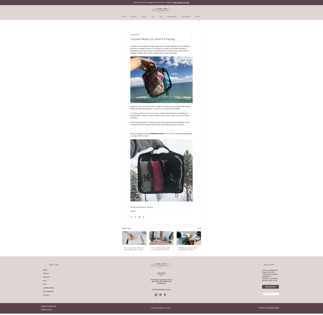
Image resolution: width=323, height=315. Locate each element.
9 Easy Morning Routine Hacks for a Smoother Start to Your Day (160, 248)
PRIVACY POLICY (46, 309)
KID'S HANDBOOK (48, 291)
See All (199, 228)
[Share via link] (143, 217)
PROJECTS (46, 277)
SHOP (45, 284)
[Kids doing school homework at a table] (189, 238)
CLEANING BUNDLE (48, 288)
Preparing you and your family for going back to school (188, 248)
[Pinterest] (160, 295)
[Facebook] (165, 295)
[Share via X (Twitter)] (135, 217)
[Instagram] (156, 295)
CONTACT (46, 295)
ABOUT (45, 270)
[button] (199, 20)
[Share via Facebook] (131, 217)
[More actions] (192, 35)
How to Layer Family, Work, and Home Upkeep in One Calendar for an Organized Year (133, 248)
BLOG (45, 281)
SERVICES (46, 273)
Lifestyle (133, 211)
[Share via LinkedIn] (139, 217)
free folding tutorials (181, 2)
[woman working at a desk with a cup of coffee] (161, 238)
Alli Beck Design (273, 308)
